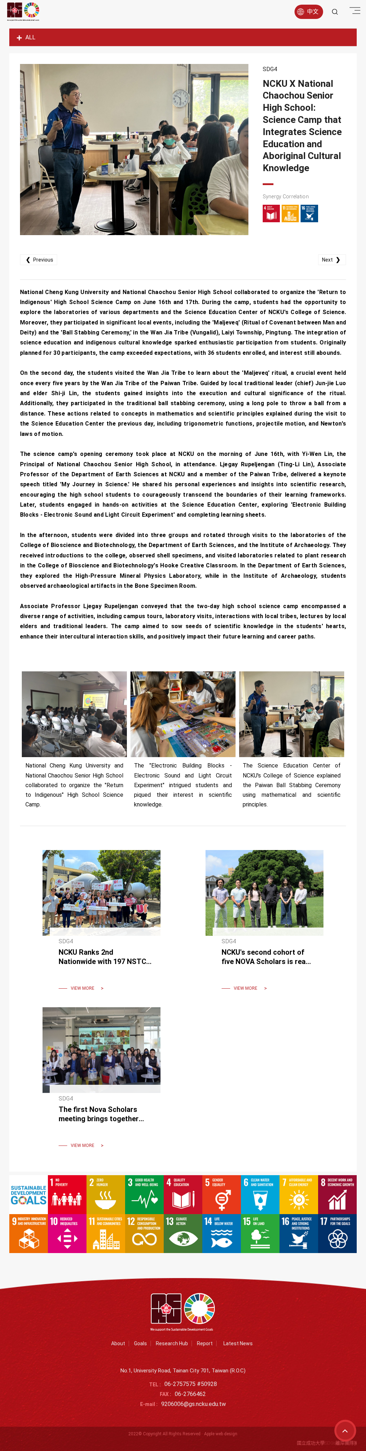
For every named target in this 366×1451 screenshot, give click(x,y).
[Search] (335, 11)
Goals (140, 1343)
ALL (30, 37)
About (118, 1343)
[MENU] (354, 11)
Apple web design (220, 1433)
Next (331, 259)
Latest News (238, 1343)
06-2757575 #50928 (190, 1384)
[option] (134, 149)
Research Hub (172, 1343)
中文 (312, 11)
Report (205, 1343)
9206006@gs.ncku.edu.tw (193, 1404)
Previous (39, 259)
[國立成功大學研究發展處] (23, 12)
